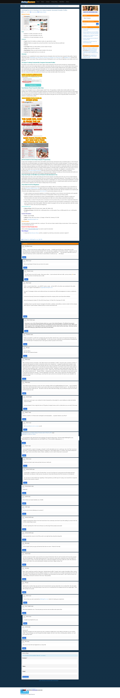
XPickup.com (40, 57)
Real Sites (62, 1)
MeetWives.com (67, 57)
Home (38, 1)
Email (23, 671)
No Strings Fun (26, 239)
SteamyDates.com (33, 57)
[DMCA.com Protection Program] (24, 692)
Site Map (22, 688)
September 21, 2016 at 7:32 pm (29, 434)
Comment (24, 658)
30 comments (34, 12)
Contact (47, 1)
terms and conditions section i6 (34, 170)
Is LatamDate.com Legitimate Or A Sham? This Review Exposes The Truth (90, 56)
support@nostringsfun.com (32, 219)
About (42, 1)
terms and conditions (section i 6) (32, 188)
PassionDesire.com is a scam (32, 426)
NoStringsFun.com (34, 239)
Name (23, 666)
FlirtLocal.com (59, 57)
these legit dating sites (33, 228)
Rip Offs (40, 239)
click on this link (43, 191)
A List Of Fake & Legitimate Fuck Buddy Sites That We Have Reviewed (90, 48)
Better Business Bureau (34, 232)
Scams (44, 12)
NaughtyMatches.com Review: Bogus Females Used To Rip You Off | (37, 432)
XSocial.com (46, 57)
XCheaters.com (52, 57)
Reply (24, 257)
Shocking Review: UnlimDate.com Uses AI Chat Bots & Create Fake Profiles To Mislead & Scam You (90, 52)
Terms (67, 1)
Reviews (41, 12)
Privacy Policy (54, 1)
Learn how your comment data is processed (48, 680)
